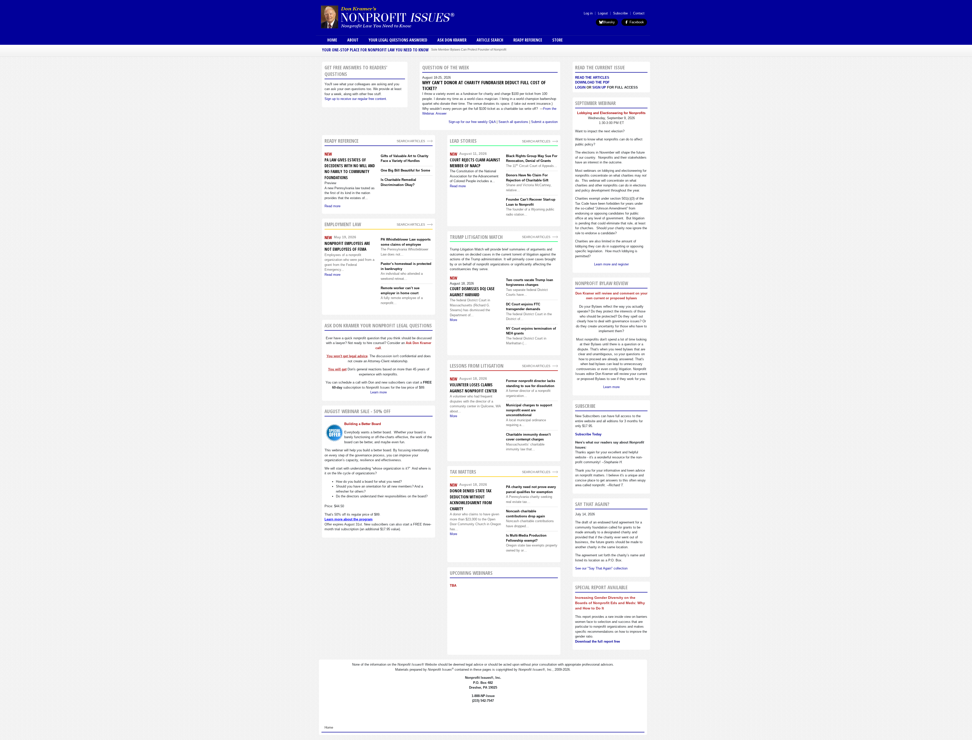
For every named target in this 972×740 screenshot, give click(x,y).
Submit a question (544, 122)
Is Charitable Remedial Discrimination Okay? (398, 182)
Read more (332, 206)
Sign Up (599, 87)
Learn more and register (611, 264)
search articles (411, 224)
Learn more (378, 392)
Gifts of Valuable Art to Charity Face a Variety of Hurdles (404, 158)
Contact (638, 13)
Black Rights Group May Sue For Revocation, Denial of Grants (531, 158)
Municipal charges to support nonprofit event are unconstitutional (529, 410)
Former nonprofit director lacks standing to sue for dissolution (530, 383)
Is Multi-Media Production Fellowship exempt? (526, 538)
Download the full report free (597, 641)
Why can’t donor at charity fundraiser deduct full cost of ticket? (484, 85)
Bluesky (609, 22)
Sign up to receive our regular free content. (356, 99)
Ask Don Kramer (452, 40)
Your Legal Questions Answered (398, 40)
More (453, 320)
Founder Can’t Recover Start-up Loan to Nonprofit (530, 202)
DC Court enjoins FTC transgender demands (523, 306)
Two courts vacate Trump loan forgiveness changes (529, 282)
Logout (603, 13)
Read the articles (592, 77)
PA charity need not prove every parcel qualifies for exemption (531, 489)
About (352, 40)
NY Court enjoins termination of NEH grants (531, 331)
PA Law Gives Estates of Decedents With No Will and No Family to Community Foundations (350, 168)
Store (557, 40)
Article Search (490, 40)
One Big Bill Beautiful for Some (405, 170)
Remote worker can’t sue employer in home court (400, 290)
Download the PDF (592, 82)
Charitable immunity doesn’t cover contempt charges (528, 437)
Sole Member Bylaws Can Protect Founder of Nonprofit (468, 49)
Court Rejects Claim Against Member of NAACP (475, 162)
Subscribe (620, 13)
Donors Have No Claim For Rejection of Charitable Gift (527, 177)
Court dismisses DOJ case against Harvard (472, 291)
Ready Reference (527, 40)
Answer (441, 113)
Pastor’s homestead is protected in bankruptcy (406, 266)
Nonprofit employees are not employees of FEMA (347, 246)
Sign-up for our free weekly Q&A (472, 122)
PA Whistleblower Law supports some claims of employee (406, 242)
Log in (588, 13)
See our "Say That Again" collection (601, 568)
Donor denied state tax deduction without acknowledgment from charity (471, 499)
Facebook (636, 22)
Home (332, 40)
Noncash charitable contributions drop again (525, 513)
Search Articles (411, 141)
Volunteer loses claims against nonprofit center (473, 387)
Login (580, 87)
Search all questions (513, 122)
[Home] (402, 16)
